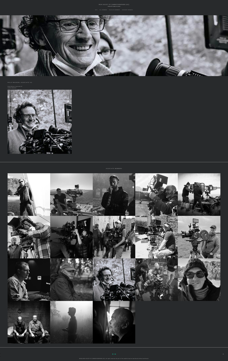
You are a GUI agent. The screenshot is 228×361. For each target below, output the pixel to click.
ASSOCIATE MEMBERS (114, 10)
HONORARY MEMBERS (127, 10)
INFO (96, 10)
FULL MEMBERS (103, 10)
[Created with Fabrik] (0, 355)
